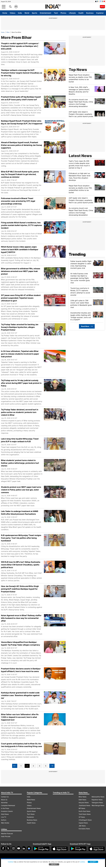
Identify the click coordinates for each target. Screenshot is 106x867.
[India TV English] (53, 6)
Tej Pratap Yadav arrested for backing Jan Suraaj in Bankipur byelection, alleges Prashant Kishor (19, 327)
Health (81, 13)
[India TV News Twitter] (102, 1)
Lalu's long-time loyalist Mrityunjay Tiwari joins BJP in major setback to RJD (20, 440)
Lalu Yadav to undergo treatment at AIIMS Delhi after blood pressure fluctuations (19, 512)
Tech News (30, 814)
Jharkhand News (84, 805)
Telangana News (97, 802)
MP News (82, 808)
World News (31, 800)
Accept (93, 862)
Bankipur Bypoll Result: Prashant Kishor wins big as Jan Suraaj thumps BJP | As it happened (21, 122)
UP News (82, 817)
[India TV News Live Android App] (41, 848)
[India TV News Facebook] (100, 1)
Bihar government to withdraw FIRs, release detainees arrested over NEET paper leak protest (20, 271)
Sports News (31, 811)
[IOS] (96, 1)
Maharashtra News (98, 797)
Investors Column (7, 811)
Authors (3, 820)
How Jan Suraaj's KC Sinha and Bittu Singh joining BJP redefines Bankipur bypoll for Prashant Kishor (20, 589)
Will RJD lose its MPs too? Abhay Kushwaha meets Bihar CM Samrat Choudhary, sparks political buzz (20, 564)
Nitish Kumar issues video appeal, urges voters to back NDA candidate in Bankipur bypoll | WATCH (19, 249)
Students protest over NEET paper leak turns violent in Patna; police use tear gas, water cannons (21, 490)
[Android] (98, 1)
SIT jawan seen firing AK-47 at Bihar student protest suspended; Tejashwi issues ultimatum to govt (21, 298)
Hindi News (5, 814)
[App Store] (59, 848)
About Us (4, 800)
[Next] (52, 766)
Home (4, 13)
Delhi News (82, 800)
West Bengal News (98, 805)
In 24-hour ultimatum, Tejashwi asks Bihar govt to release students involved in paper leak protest (20, 354)
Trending (77, 254)
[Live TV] (102, 6)
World (27, 13)
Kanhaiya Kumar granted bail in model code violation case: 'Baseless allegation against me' (20, 695)
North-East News (84, 811)
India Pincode (5, 836)
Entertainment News (34, 808)
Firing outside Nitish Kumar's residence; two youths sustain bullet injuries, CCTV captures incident (21, 225)
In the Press (5, 808)
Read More (85, 326)
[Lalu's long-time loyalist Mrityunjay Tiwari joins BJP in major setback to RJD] (55, 444)
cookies (82, 862)
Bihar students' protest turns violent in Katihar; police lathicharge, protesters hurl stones (20, 463)
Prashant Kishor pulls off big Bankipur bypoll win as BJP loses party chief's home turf (21, 98)
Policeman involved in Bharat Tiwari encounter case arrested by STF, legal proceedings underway (18, 201)
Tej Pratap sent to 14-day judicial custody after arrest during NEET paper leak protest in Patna (21, 383)
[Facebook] (3, 848)
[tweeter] (8, 848)
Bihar (8, 32)
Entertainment (45, 13)
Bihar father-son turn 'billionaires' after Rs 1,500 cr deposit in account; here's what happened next (20, 717)
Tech (56, 13)
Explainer (100, 13)
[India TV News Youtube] (104, 1)
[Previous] (14, 766)
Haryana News (84, 802)
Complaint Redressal (8, 805)
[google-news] (29, 848)
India (20, 13)
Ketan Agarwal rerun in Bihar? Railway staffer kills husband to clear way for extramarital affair (21, 618)
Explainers (30, 817)
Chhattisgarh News (85, 820)
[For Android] (78, 848)
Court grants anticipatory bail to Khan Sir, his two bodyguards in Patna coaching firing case (21, 745)
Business (90, 13)
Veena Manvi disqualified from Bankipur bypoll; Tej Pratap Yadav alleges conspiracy (20, 643)
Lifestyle (72, 13)
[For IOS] (96, 848)
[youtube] (19, 848)
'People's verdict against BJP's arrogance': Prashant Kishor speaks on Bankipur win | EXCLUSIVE (20, 46)
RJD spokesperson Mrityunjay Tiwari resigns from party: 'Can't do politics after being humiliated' (21, 538)
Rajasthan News (97, 800)
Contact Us (5, 797)
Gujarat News (83, 823)
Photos (63, 13)
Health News (31, 823)
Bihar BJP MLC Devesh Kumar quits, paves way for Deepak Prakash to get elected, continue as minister (20, 174)
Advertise (4, 802)
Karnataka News (84, 829)
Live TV (3, 817)
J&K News (82, 826)
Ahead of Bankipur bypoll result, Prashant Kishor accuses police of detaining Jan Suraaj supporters (21, 145)
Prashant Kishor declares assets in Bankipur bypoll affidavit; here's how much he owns (21, 670)
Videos (12, 13)
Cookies (10, 862)
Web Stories (5, 823)
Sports (34, 13)
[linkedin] (24, 848)
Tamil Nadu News (85, 814)
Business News (32, 820)
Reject (54, 864)
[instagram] (13, 848)
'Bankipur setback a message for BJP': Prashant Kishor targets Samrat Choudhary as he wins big (21, 73)
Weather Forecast (7, 833)
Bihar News (82, 797)
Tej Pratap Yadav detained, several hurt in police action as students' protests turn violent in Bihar (19, 412)
